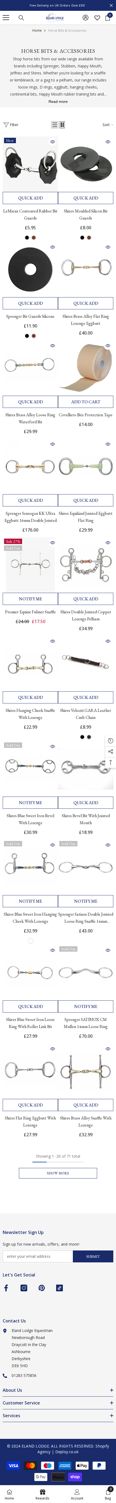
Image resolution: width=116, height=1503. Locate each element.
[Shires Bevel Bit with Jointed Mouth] (85, 769)
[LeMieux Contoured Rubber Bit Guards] (30, 164)
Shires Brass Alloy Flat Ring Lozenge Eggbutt (86, 319)
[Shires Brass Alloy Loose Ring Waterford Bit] (30, 368)
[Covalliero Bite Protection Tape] (85, 368)
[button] (54, 124)
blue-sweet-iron (30, 941)
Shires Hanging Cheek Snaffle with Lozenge (30, 714)
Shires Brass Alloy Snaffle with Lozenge (85, 1121)
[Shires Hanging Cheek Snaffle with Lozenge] (30, 663)
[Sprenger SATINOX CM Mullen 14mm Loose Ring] (85, 972)
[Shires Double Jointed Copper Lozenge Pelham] (85, 565)
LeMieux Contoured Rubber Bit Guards (30, 214)
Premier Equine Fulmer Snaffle (30, 612)
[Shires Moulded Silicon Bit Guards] (85, 164)
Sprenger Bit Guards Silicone (30, 316)
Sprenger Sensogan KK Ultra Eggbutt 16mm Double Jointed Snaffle (30, 517)
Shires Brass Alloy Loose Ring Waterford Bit (30, 418)
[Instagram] (24, 1288)
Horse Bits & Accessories (67, 30)
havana (89, 737)
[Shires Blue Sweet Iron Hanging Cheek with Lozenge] (30, 867)
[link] (77, 1494)
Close (111, 6)
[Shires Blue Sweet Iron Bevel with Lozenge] (30, 769)
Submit (93, 1256)
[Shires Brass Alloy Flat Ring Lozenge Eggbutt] (85, 269)
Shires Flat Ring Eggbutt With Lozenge (30, 1121)
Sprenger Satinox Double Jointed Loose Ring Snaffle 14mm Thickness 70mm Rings (85, 918)
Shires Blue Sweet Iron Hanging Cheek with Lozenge (30, 917)
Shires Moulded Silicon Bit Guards (86, 214)
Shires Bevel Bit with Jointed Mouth (86, 819)
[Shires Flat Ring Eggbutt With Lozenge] (30, 1071)
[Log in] (85, 17)
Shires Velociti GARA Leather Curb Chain (85, 714)
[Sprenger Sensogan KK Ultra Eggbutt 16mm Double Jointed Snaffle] (30, 466)
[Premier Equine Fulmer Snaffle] (30, 565)
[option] (58, 5)
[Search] (21, 18)
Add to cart (85, 402)
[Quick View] (53, 142)
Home (37, 30)
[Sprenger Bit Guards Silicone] (30, 269)
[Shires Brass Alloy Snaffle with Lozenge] (85, 1071)
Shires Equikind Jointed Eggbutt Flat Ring (85, 516)
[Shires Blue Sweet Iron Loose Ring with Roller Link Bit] (30, 972)
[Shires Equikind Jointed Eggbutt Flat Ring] (85, 466)
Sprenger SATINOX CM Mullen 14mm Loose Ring (86, 1023)
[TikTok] (59, 1288)
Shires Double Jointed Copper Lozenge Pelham (85, 615)
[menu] (6, 17)
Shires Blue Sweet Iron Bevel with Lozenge (30, 819)
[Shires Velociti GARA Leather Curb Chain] (85, 663)
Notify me (30, 599)
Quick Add (30, 198)
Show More (58, 1173)
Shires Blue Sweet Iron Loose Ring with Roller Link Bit (30, 1023)
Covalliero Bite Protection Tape (85, 415)
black (27, 237)
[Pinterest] (42, 1288)
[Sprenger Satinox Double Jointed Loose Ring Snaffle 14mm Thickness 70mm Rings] (85, 867)
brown (33, 237)
